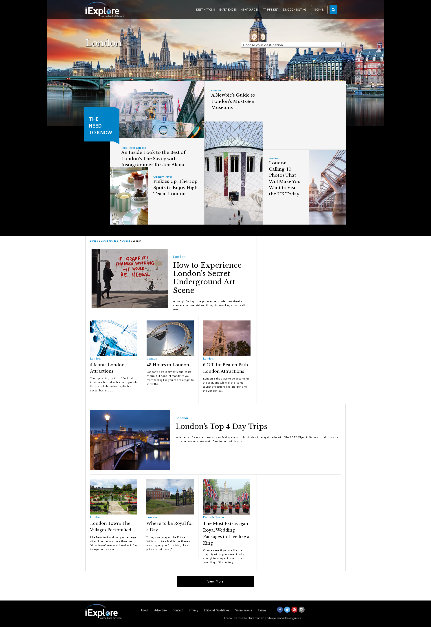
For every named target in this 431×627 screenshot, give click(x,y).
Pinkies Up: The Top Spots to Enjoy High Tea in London (175, 187)
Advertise (160, 610)
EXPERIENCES (228, 9)
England (125, 240)
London (216, 90)
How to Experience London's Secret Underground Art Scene (207, 278)
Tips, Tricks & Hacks (133, 147)
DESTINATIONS (205, 9)
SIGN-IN (319, 9)
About (145, 610)
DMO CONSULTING (294, 9)
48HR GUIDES (250, 9)
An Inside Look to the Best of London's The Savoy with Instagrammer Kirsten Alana (153, 158)
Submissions (243, 610)
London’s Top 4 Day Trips (221, 426)
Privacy (193, 610)
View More (215, 581)
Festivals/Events (213, 517)
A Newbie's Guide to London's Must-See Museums (233, 101)
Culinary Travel (162, 176)
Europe (94, 240)
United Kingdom (110, 240)
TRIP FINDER (271, 9)
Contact (177, 610)
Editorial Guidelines (216, 610)
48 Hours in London (168, 364)
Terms (262, 610)
